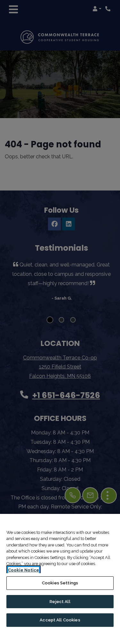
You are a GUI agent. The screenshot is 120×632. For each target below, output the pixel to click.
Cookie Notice (23, 570)
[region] (60, 573)
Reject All (60, 601)
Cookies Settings (60, 583)
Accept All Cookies (60, 620)
